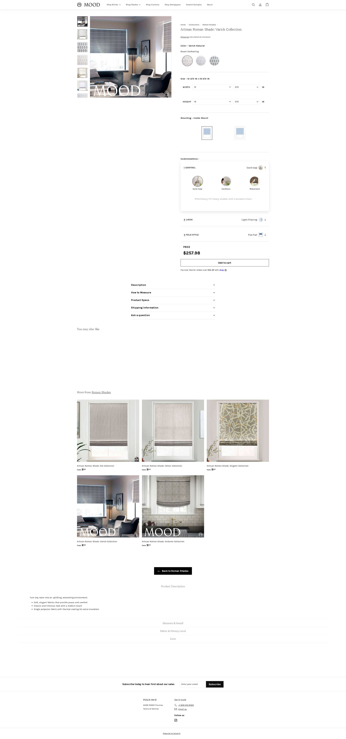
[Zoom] (130, 57)
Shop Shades (132, 5)
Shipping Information (144, 307)
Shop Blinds (113, 5)
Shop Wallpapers (173, 5)
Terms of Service (151, 709)
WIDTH (186, 87)
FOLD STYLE (191, 235)
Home (183, 25)
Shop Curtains (152, 5)
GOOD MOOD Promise (153, 705)
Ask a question (140, 315)
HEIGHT (187, 102)
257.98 (193, 253)
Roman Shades (209, 25)
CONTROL (190, 167)
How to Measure (141, 292)
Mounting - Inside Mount (194, 118)
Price (186, 247)
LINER (188, 219)
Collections (194, 25)
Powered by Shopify (171, 733)
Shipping (185, 37)
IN (263, 87)
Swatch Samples (194, 5)
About (210, 5)
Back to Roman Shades (175, 571)
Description (138, 284)
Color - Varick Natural (193, 46)
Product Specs (140, 300)
